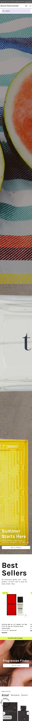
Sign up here (28, 1)
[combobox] (16, 11)
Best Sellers (4, 569)
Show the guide (16, 665)
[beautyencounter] (10, 6)
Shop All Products (16, 547)
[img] (4, 632)
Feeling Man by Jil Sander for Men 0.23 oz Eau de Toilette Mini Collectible (14, 626)
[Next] (28, 713)
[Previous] (3, 713)
